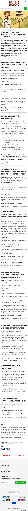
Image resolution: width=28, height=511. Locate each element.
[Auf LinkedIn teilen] (7, 449)
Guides (11, 443)
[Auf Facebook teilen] (2, 449)
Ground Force (7, 443)
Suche (14, 507)
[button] (24, 510)
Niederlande (13, 492)
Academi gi (11, 442)
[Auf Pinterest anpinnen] (9, 449)
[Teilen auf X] (4, 449)
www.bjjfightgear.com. (6, 56)
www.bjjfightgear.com (12, 405)
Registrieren (20, 482)
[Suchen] (25, 8)
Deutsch (13, 489)
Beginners (16, 442)
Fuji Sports (20, 442)
